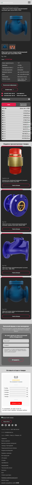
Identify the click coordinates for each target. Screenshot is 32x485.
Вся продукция (5, 455)
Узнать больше (16, 185)
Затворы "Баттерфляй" (7, 445)
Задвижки (4, 438)
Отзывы (3, 460)
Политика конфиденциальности (9, 477)
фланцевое (20, 69)
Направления (4, 465)
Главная (3, 7)
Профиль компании (6, 453)
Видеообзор (6, 421)
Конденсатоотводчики (7, 450)
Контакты (3, 470)
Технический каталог (6, 467)
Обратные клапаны (12, 7)
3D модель (4, 458)
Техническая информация (10, 85)
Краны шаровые (5, 440)
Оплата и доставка (22, 95)
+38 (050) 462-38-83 (9, 95)
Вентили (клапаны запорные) (8, 443)
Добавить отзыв (16, 403)
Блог (2, 472)
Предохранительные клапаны (9, 448)
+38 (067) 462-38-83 (9, 93)
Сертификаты (20, 93)
